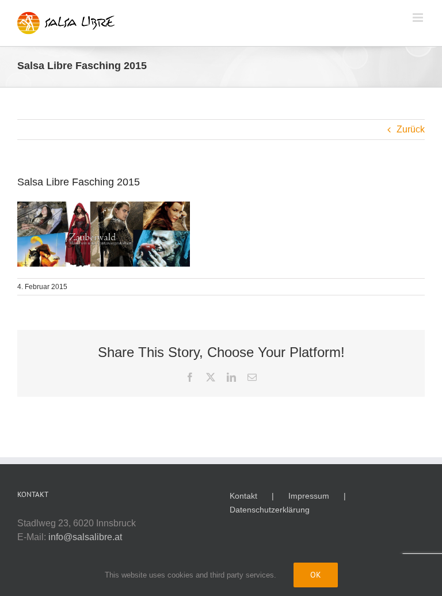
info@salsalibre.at (85, 537)
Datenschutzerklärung (270, 509)
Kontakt (243, 495)
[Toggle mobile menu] (419, 18)
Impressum (308, 495)
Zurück (411, 129)
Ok (315, 575)
